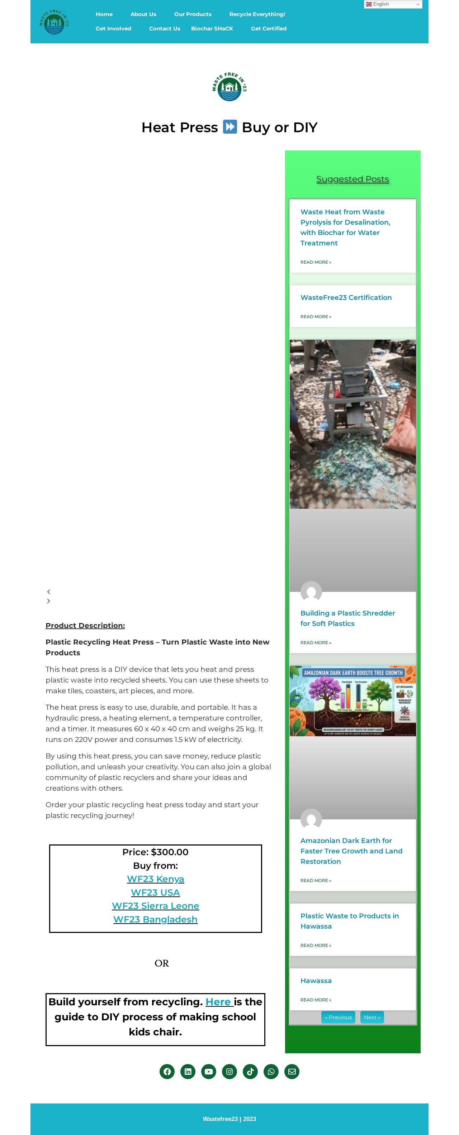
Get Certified (269, 28)
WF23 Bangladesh (155, 919)
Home (104, 14)
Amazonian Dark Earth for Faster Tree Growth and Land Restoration (352, 851)
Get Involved (113, 28)
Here (218, 1002)
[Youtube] (208, 1071)
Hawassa (316, 981)
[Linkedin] (187, 1071)
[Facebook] (167, 1071)
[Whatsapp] (271, 1071)
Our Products (193, 14)
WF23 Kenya (155, 878)
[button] (162, 592)
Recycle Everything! (257, 14)
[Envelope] (291, 1071)
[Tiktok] (250, 1071)
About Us (143, 14)
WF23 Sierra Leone (155, 905)
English (380, 4)
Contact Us (164, 28)
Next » (372, 1017)
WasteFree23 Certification (346, 297)
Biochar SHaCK (212, 28)
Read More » (316, 262)
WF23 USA (155, 892)
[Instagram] (229, 1071)
